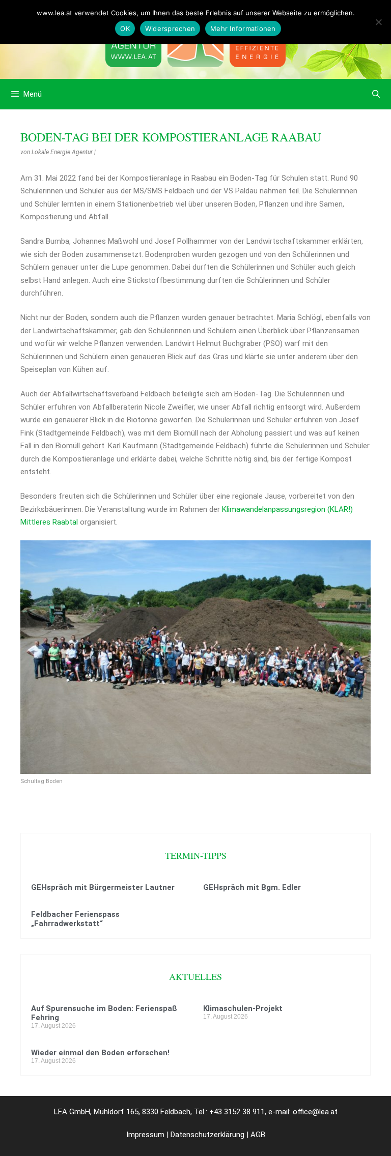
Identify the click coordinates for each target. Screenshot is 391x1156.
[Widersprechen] (378, 22)
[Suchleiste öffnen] (376, 94)
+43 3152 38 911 (237, 1111)
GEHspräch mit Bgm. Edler (252, 887)
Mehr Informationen (243, 28)
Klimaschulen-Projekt (243, 1008)
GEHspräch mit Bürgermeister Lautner (103, 887)
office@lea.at (315, 1111)
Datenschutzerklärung (207, 1134)
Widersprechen (170, 28)
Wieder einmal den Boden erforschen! (100, 1052)
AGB (257, 1134)
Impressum (145, 1134)
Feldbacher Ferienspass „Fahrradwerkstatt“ (75, 919)
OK (125, 28)
